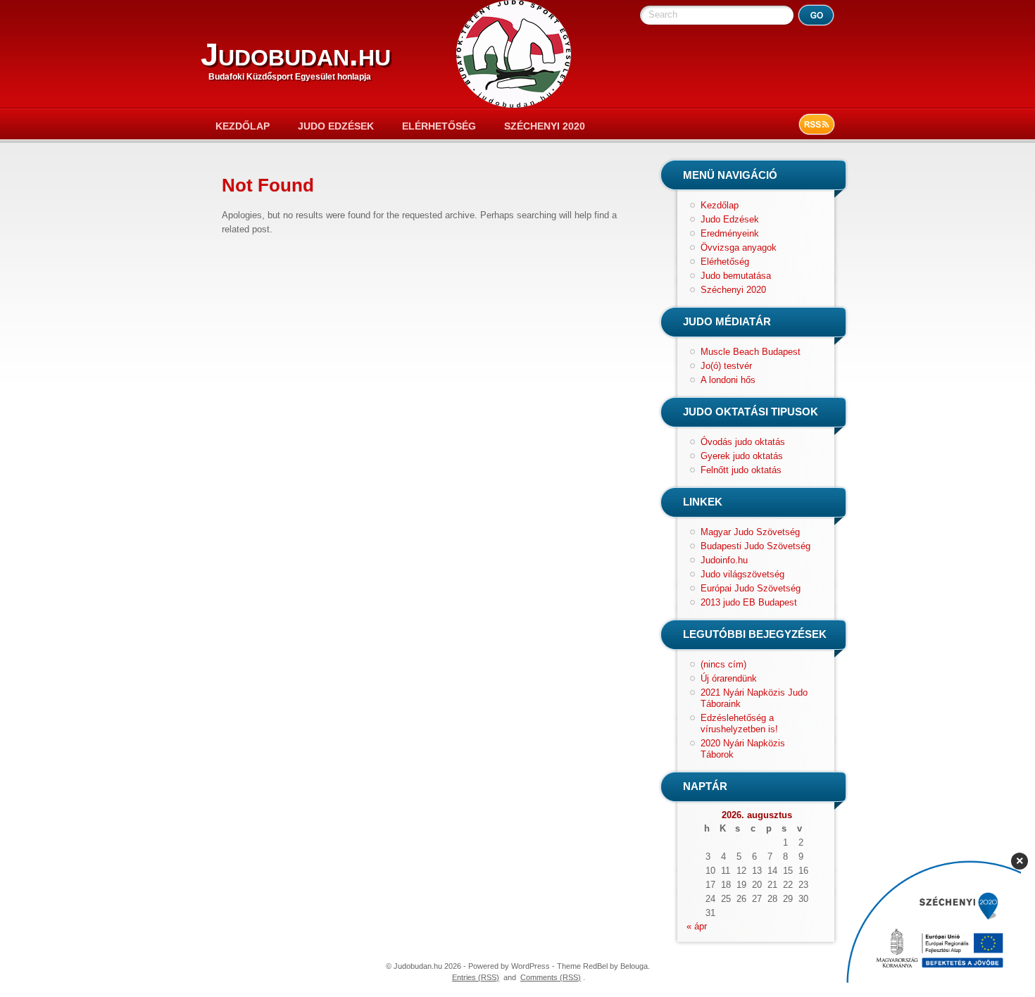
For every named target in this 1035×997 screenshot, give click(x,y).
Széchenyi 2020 (544, 126)
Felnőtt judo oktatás (741, 470)
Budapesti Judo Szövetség (755, 546)
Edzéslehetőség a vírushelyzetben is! (739, 723)
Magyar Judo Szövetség (750, 532)
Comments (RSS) (550, 977)
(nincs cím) (723, 664)
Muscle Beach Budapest (751, 351)
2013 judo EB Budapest (749, 602)
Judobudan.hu (296, 55)
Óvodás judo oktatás (743, 442)
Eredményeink (730, 233)
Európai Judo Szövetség (751, 588)
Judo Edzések (336, 126)
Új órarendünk (729, 678)
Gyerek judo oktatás (742, 456)
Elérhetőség (439, 126)
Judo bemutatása (736, 275)
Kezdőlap (242, 126)
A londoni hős (728, 380)
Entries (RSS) (475, 977)
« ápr (696, 926)
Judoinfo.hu (724, 560)
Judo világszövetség (742, 574)
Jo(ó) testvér (726, 365)
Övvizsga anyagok (739, 247)
